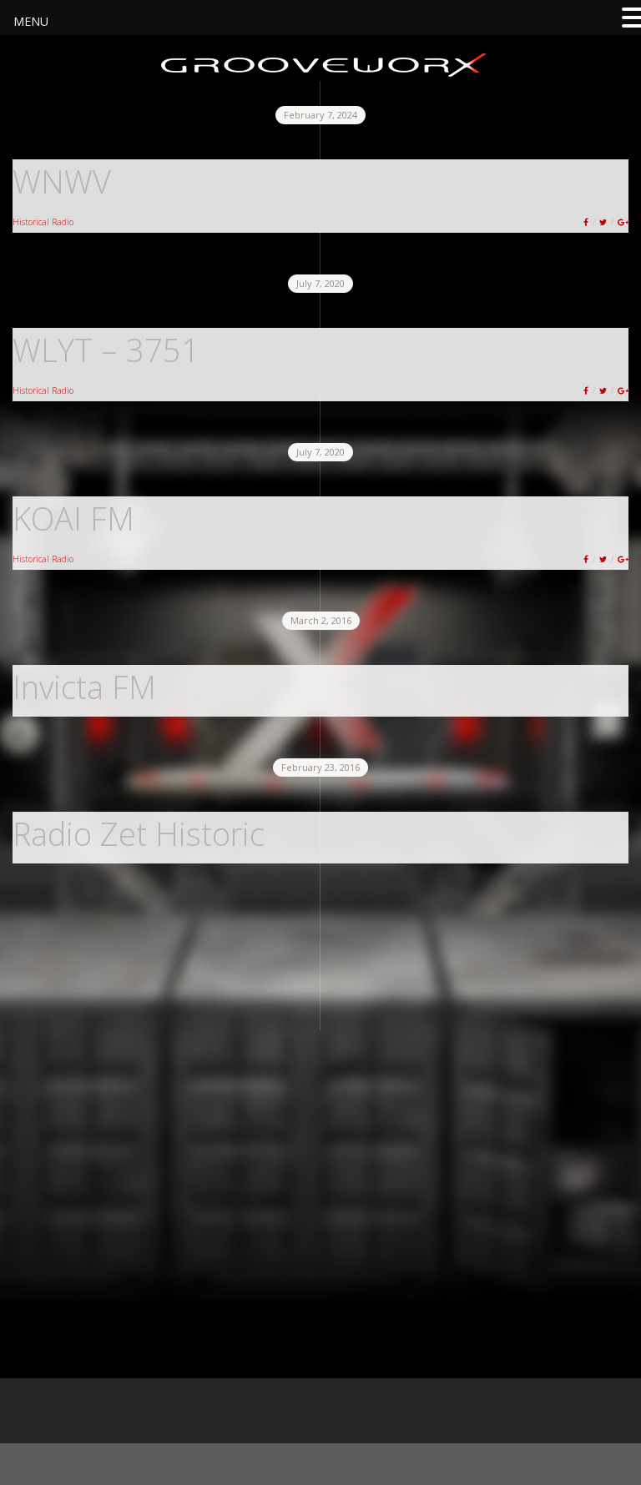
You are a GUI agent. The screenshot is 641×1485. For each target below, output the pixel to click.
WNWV (62, 181)
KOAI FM (73, 518)
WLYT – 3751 (106, 349)
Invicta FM (84, 686)
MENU (30, 21)
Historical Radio (43, 222)
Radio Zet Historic (139, 833)
